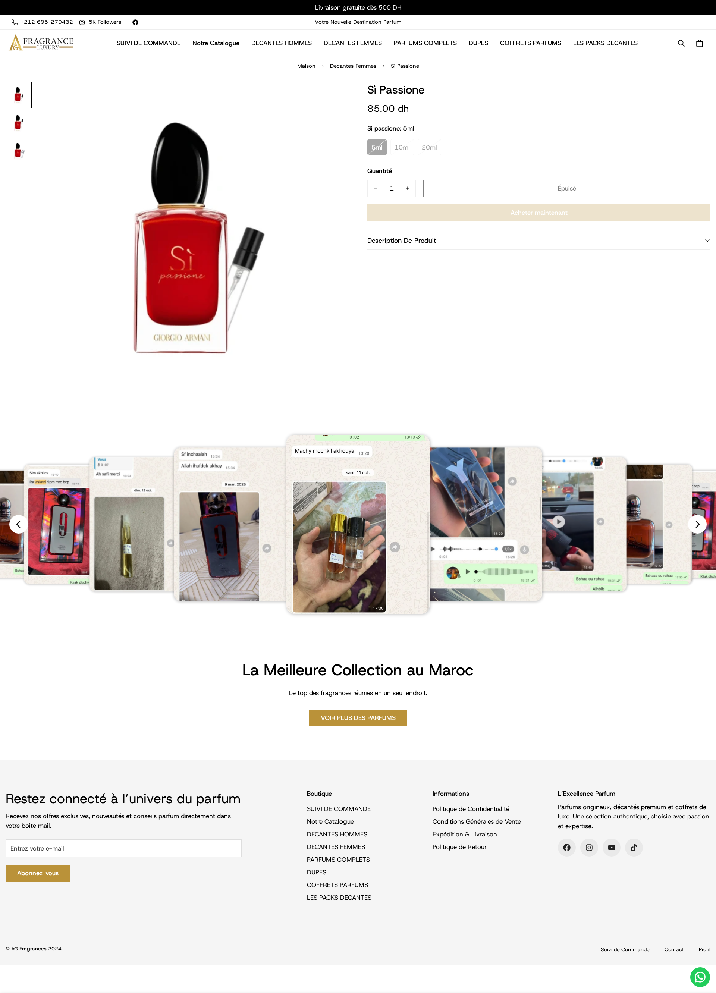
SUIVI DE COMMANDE (148, 43)
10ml (404, 149)
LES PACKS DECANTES (605, 43)
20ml (431, 149)
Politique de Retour (460, 847)
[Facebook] (135, 22)
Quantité (379, 171)
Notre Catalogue (215, 43)
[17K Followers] (634, 848)
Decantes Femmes (353, 66)
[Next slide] (697, 524)
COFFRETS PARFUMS (530, 43)
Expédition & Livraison (465, 834)
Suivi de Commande (625, 949)
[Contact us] (700, 977)
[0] (699, 43)
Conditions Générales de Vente (477, 821)
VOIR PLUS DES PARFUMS (358, 718)
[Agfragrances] (41, 43)
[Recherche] (681, 43)
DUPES (478, 43)
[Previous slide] (18, 524)
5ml (379, 149)
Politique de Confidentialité (471, 809)
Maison (306, 66)
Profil (704, 949)
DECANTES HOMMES (281, 43)
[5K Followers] (589, 848)
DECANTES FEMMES (353, 43)
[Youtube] (612, 848)
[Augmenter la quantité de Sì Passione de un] (407, 188)
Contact (674, 949)
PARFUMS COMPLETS (425, 43)
